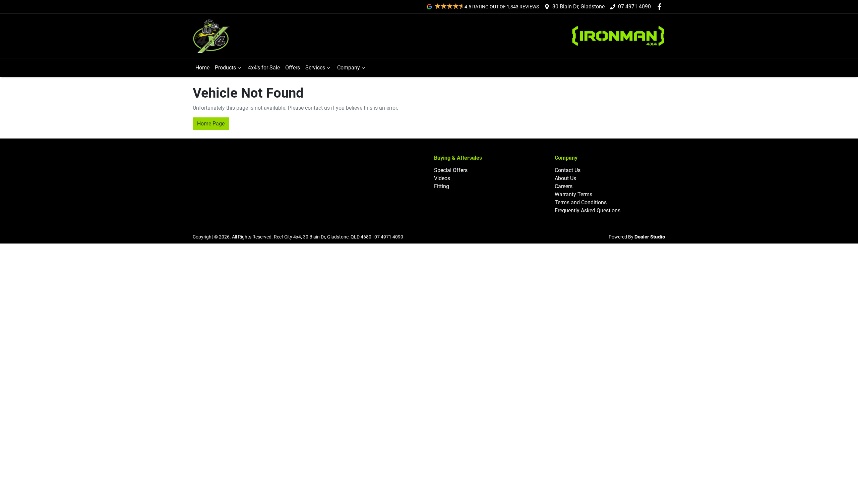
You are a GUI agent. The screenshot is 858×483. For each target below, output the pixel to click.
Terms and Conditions (581, 202)
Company (348, 67)
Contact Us (567, 170)
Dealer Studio (649, 237)
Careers (563, 186)
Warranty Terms (573, 194)
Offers (292, 67)
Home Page (211, 123)
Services (315, 67)
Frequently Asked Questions (587, 210)
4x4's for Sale (264, 67)
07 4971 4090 (634, 6)
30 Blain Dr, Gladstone (578, 6)
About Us (565, 178)
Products (225, 67)
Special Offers (451, 170)
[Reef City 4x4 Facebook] (660, 6)
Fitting (441, 186)
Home (202, 67)
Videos (442, 178)
